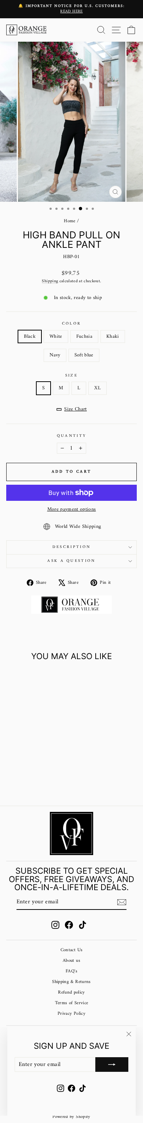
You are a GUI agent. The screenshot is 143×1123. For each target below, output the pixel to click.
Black (30, 336)
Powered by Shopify (71, 1117)
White (56, 336)
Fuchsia (84, 336)
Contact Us (71, 950)
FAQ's (71, 971)
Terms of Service (71, 1003)
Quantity (72, 436)
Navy (55, 355)
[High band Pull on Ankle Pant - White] (22, 773)
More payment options (71, 509)
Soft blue (84, 355)
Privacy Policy (71, 1014)
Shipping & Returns (71, 982)
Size (71, 375)
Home (69, 221)
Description (71, 547)
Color (71, 323)
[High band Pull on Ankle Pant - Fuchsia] (31, 773)
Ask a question (71, 560)
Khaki (112, 336)
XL (97, 388)
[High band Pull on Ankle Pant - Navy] (48, 773)
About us (71, 961)
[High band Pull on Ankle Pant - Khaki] (39, 773)
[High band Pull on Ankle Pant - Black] (14, 773)
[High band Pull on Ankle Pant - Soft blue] (31, 780)
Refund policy (71, 992)
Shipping (50, 281)
